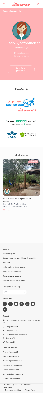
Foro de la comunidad (11, 370)
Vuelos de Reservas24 (11, 356)
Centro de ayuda (9, 254)
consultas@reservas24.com (16, 334)
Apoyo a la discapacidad (12, 272)
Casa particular (8, 204)
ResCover (6, 263)
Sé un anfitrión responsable (13, 374)
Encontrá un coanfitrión (11, 379)
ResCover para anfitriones (12, 361)
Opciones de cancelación (12, 276)
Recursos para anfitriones (12, 365)
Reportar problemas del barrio (14, 280)
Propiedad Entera (20, 204)
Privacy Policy (30, 390)
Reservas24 (10, 342)
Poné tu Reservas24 (10, 352)
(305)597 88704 (12, 327)
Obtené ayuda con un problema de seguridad (19, 258)
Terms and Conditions (13, 390)
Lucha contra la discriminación (14, 267)
